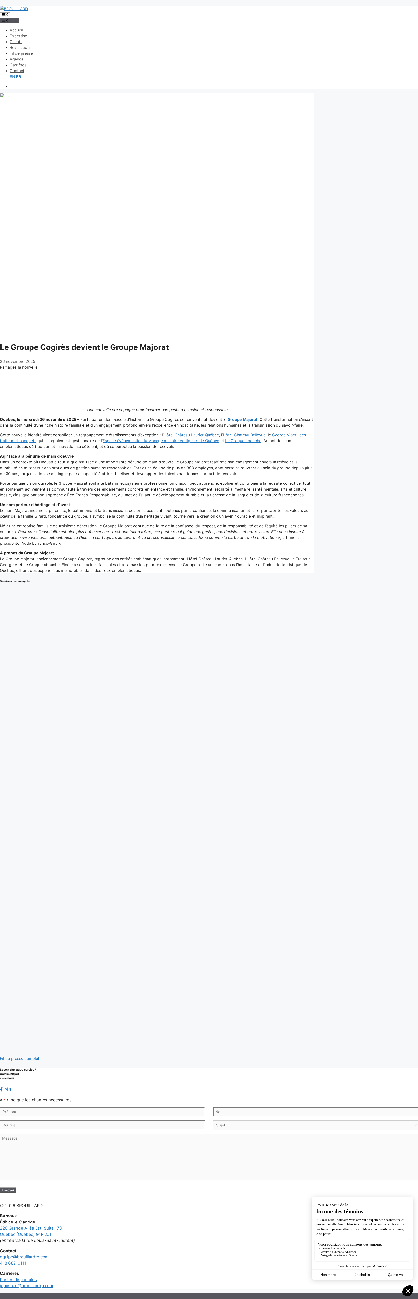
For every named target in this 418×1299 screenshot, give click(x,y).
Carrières (18, 64)
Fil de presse (21, 53)
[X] (157, 382)
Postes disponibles (18, 1279)
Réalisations (20, 47)
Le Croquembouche (243, 440)
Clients (16, 41)
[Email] (157, 399)
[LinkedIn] (157, 390)
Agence (16, 59)
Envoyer (8, 1190)
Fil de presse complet (19, 1058)
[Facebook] (157, 374)
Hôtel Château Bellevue (244, 434)
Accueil (16, 30)
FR (18, 76)
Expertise (18, 35)
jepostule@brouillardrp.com (26, 1285)
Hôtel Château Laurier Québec (191, 434)
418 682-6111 (13, 1263)
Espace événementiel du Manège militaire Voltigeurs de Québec (161, 440)
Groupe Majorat (242, 419)
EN (12, 76)
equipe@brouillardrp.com (24, 1256)
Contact (17, 70)
